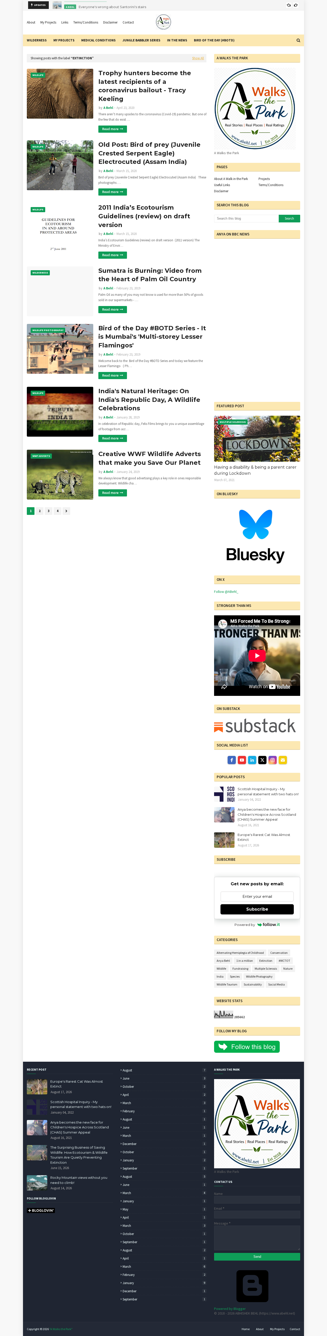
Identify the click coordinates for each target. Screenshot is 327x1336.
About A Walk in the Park (231, 179)
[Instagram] (272, 760)
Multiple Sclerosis (266, 968)
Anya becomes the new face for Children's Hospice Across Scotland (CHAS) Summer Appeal (267, 814)
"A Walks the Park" (61, 1329)
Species (235, 976)
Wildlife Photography (259, 976)
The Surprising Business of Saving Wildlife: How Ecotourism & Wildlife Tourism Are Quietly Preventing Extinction (79, 1154)
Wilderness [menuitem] (37, 40)
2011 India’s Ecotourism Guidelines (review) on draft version (144, 216)
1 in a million (244, 961)
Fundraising (240, 968)
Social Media (276, 984)
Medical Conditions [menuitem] (98, 40)
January (164, 1160)
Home (246, 1329)
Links (64, 22)
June (164, 1078)
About (31, 22)
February (164, 1111)
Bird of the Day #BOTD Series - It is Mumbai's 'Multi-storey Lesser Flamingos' (152, 336)
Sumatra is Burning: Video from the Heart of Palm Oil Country (150, 275)
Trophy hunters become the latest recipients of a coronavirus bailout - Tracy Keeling (144, 86)
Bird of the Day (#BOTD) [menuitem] (214, 40)
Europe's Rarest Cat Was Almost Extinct (264, 837)
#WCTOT (284, 961)
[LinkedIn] (252, 760)
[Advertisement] (246, 361)
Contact (128, 22)
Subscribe (257, 909)
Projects (264, 179)
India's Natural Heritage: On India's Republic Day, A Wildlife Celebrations (149, 399)
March (164, 1103)
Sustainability (253, 984)
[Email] (283, 760)
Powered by (245, 925)
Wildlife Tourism (227, 984)
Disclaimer (110, 22)
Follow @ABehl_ (226, 591)
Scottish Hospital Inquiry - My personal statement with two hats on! (268, 791)
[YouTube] (242, 760)
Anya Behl (223, 961)
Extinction (265, 961)
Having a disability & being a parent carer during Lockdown (255, 470)
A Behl (108, 108)
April (164, 1095)
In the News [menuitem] (177, 40)
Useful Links (222, 185)
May (164, 1209)
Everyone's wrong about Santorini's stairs (112, 5)
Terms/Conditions (85, 22)
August (164, 1070)
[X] (262, 760)
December (164, 1144)
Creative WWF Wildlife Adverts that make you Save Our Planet (149, 458)
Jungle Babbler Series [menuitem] (141, 40)
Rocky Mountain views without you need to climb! (78, 1180)
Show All (198, 58)
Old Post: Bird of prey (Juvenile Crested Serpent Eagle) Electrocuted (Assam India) (149, 153)
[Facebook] (232, 760)
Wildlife (221, 968)
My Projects (48, 22)
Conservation (279, 953)
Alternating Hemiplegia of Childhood (240, 953)
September (164, 1168)
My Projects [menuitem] (64, 40)
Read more (110, 129)
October (164, 1086)
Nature (288, 968)
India (220, 976)
